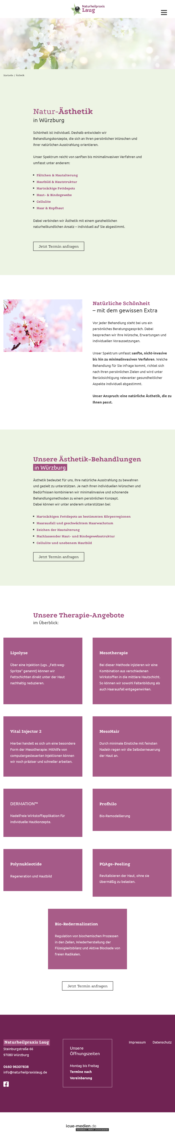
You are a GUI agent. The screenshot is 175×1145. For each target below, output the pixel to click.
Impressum (137, 1042)
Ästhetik (20, 75)
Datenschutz (162, 1042)
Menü (164, 12)
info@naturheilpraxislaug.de (25, 1072)
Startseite (8, 75)
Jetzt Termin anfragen (59, 246)
